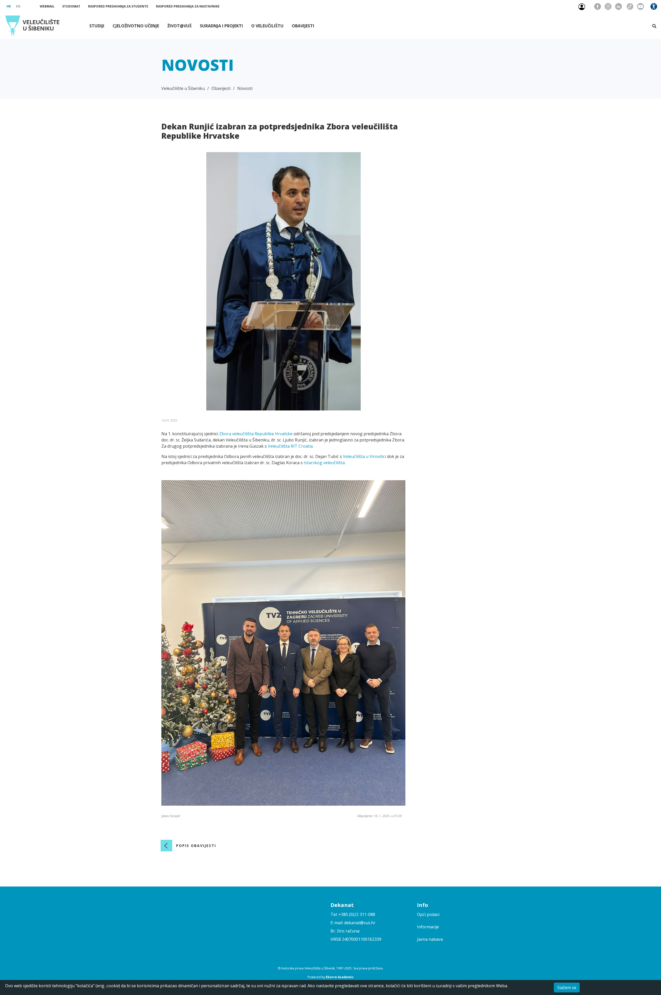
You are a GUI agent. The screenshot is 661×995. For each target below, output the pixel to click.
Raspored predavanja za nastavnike (187, 6)
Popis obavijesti (196, 845)
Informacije (428, 927)
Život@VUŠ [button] (179, 26)
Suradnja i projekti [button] (221, 26)
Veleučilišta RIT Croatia (290, 446)
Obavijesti (303, 26)
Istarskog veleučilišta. (324, 462)
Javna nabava (430, 939)
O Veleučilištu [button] (267, 26)
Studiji (96, 26)
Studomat (71, 6)
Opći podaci (428, 914)
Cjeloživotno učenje (136, 26)
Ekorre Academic (340, 977)
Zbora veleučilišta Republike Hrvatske (256, 434)
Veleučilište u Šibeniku (183, 88)
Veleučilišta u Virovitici (364, 456)
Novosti (245, 88)
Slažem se (566, 987)
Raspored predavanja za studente (118, 6)
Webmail (47, 6)
